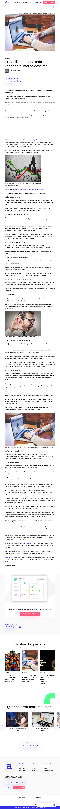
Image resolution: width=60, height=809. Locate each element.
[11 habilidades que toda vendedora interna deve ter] (30, 660)
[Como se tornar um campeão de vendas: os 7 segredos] (47, 660)
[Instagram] (17, 782)
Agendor (35, 140)
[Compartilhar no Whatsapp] (7, 804)
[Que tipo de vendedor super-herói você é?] (12, 660)
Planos (33, 770)
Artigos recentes (17, 2)
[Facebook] (7, 782)
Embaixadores (21, 770)
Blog (45, 768)
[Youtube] (23, 782)
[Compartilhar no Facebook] (17, 81)
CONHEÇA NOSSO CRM (49, 2)
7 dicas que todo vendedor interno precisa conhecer (28, 189)
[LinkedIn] (12, 782)
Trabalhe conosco (22, 768)
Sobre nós (20, 766)
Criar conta (18, 787)
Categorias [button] (36, 2)
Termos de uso (26, 807)
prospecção (28, 543)
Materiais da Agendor (29, 745)
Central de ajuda (48, 770)
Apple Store (40, 800)
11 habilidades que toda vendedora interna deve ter (18, 140)
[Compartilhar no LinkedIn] (20, 81)
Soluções (33, 766)
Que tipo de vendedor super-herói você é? (11, 677)
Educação (47, 766)
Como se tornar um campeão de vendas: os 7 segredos (47, 678)
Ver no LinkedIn (14, 72)
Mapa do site (18, 807)
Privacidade (35, 807)
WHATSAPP (9, 81)
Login (8, 787)
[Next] (57, 725)
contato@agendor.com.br (21, 800)
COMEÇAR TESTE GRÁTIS (29, 613)
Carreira (7, 58)
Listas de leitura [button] (27, 2)
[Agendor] (6, 2)
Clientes (33, 768)
